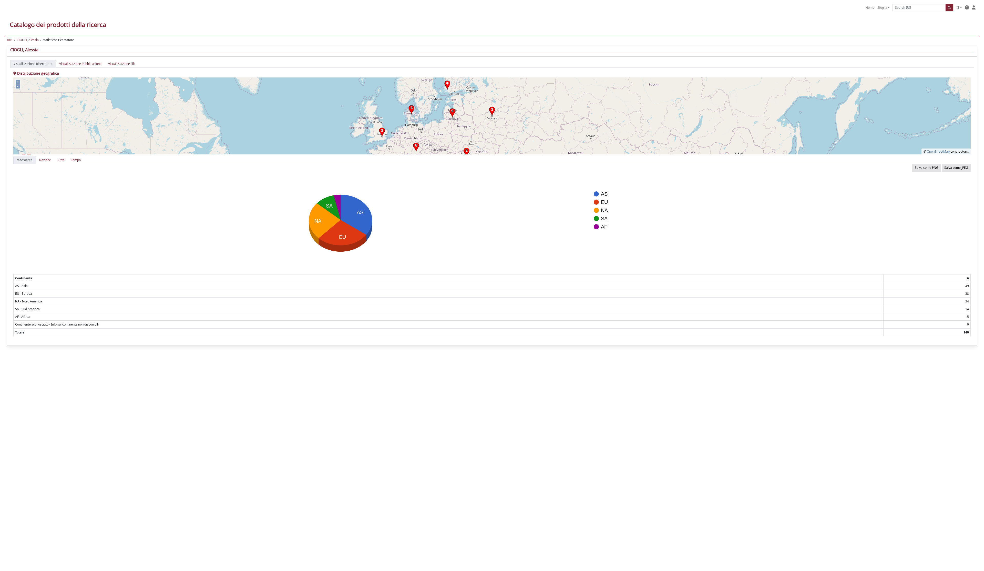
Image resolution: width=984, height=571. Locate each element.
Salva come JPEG (956, 167)
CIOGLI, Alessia (28, 40)
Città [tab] (61, 160)
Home (870, 7)
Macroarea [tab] (25, 160)
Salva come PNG (926, 167)
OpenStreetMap (938, 151)
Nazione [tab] (45, 160)
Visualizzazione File (122, 64)
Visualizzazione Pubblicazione (80, 64)
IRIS (10, 40)
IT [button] (958, 7)
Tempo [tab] (76, 160)
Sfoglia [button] (882, 7)
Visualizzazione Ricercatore (33, 64)
